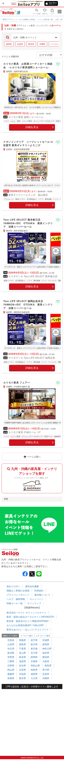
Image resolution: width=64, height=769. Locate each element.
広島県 (22, 669)
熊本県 (31, 44)
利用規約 (38, 590)
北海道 (10, 640)
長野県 (10, 657)
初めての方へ (13, 586)
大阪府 (45, 661)
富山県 (22, 652)
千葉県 (22, 648)
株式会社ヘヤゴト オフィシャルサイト (26, 612)
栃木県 (34, 644)
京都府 (34, 661)
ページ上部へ (33, 456)
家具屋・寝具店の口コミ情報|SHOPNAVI (28, 621)
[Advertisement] (32, 721)
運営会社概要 (32, 586)
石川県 (34, 652)
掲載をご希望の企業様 (18, 590)
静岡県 (34, 657)
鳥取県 (48, 665)
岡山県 (10, 669)
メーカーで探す (26, 635)
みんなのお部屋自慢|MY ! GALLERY (25, 625)
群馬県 (45, 644)
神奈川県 (47, 648)
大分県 (34, 678)
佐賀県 (20, 44)
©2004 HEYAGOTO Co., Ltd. (32, 757)
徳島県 (34, 669)
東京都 (34, 648)
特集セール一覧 (15, 603)
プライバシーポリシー (18, 594)
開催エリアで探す (10, 635)
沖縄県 (42, 44)
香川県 (45, 669)
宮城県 (45, 640)
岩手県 (34, 640)
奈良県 (22, 665)
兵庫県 (10, 665)
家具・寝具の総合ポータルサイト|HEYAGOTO (30, 616)
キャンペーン (36, 599)
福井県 (45, 652)
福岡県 (9, 44)
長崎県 (10, 678)
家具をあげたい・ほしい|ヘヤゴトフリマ (28, 629)
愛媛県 (10, 674)
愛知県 (45, 657)
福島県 (22, 644)
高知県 (22, 674)
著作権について (42, 594)
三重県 (10, 661)
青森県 (22, 640)
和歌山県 (35, 665)
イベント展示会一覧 (45, 19)
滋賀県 (22, 661)
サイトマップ (34, 603)
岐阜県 (22, 657)
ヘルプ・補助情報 (16, 599)
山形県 (10, 644)
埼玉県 (10, 648)
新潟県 (10, 652)
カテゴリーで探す (43, 635)
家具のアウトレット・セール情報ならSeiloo (19, 19)
